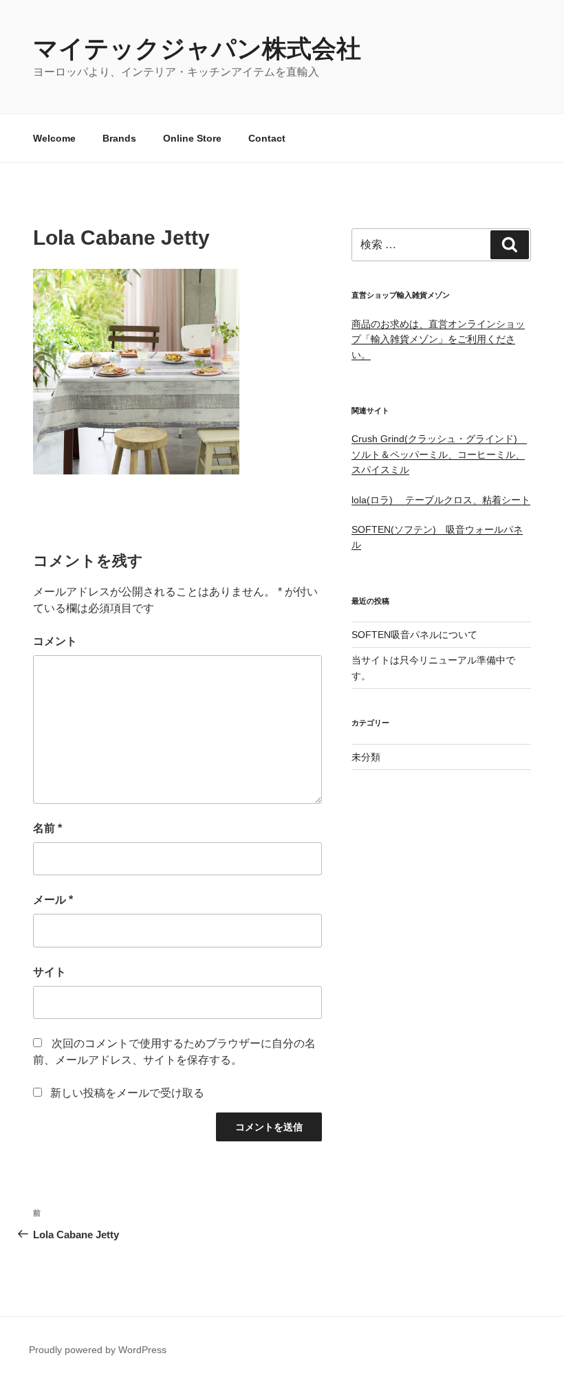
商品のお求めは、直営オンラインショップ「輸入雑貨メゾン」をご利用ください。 (438, 339)
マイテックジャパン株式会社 (197, 48)
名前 (47, 828)
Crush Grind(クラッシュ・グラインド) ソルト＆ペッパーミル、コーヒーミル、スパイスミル (439, 454)
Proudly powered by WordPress (97, 1349)
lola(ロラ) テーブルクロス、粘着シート (440, 499)
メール (53, 900)
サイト (49, 972)
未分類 (365, 757)
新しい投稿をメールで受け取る (127, 1093)
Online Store (192, 138)
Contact (266, 138)
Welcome (54, 138)
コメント (55, 641)
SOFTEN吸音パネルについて (414, 634)
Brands (119, 138)
